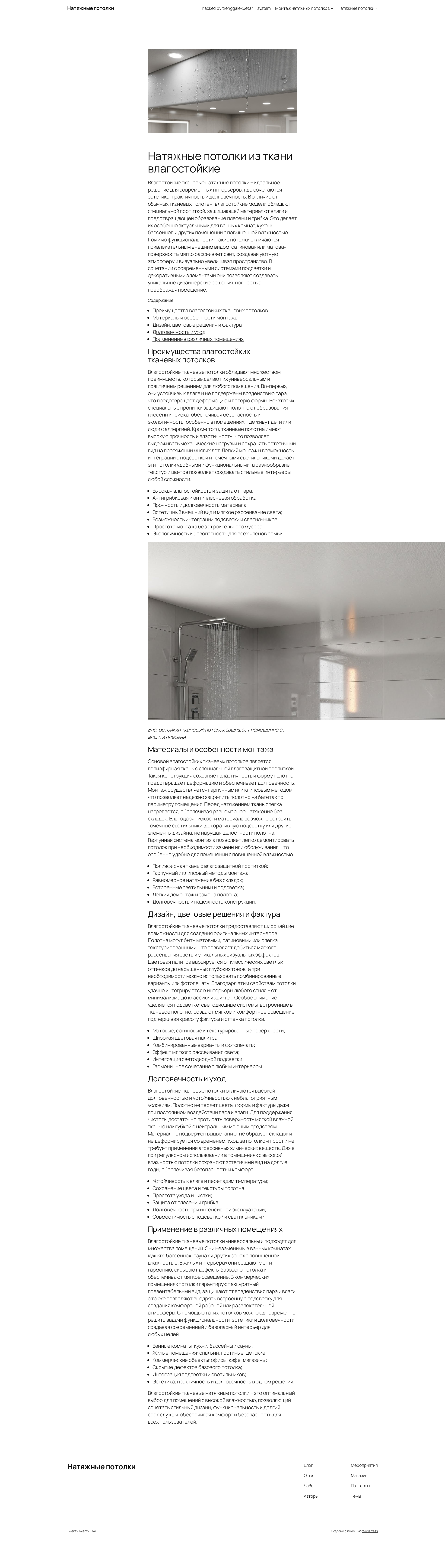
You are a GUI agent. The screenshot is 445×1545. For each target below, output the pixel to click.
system (264, 8)
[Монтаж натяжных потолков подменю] (332, 8)
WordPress (370, 1531)
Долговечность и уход (179, 332)
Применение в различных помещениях (198, 338)
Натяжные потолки (90, 8)
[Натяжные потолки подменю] (376, 8)
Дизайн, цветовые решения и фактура (197, 324)
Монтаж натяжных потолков (302, 8)
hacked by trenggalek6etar (227, 8)
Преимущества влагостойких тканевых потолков (210, 310)
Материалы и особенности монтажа (195, 317)
